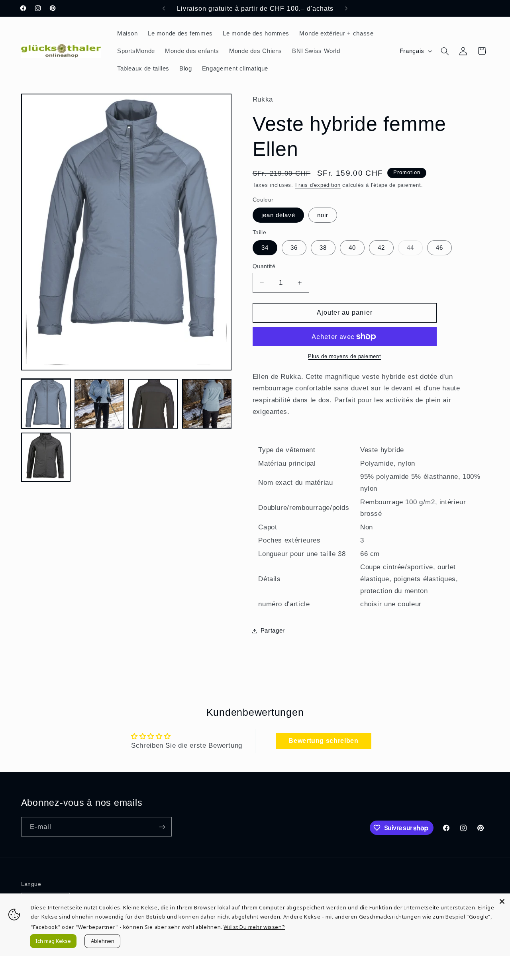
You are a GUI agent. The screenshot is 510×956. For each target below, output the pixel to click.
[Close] (502, 901)
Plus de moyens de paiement (344, 356)
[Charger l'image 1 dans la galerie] (46, 403)
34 (265, 248)
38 (323, 248)
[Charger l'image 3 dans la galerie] (153, 403)
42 (381, 248)
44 (415, 249)
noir (322, 215)
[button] (444, 51)
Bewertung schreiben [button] (323, 740)
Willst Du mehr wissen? (254, 927)
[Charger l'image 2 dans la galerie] (99, 403)
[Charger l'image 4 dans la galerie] (206, 403)
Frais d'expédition (318, 185)
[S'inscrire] (162, 826)
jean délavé (278, 215)
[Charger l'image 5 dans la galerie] (46, 457)
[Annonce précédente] (164, 8)
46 (439, 248)
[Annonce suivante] (346, 8)
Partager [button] (273, 630)
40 (352, 248)
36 (294, 248)
